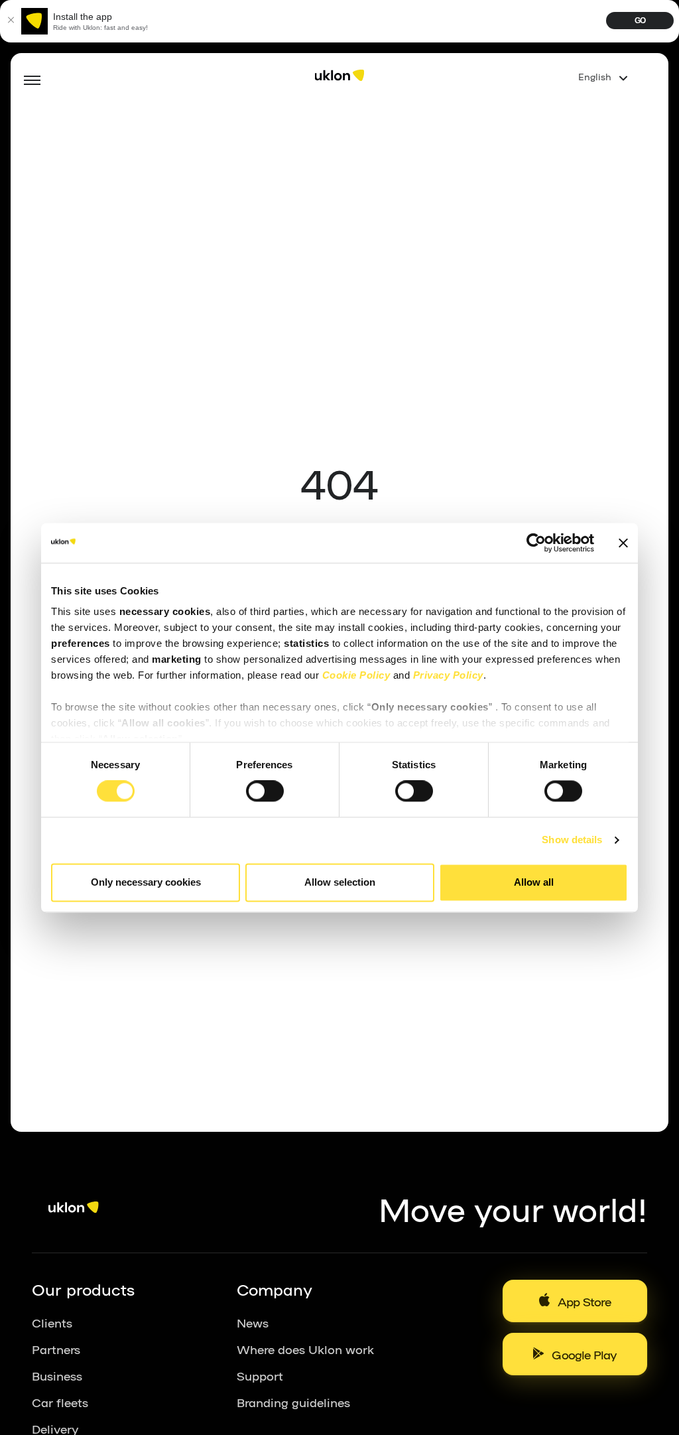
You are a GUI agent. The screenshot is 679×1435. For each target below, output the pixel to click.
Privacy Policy (448, 675)
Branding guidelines (293, 1402)
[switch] (265, 791)
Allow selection (339, 882)
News (253, 1322)
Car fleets (60, 1402)
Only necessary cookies (146, 882)
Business (57, 1375)
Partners (56, 1348)
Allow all (534, 882)
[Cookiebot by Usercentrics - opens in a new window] (536, 543)
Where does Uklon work (305, 1348)
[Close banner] (623, 542)
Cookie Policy (356, 675)
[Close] (10, 21)
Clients (52, 1322)
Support (260, 1375)
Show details (572, 840)
